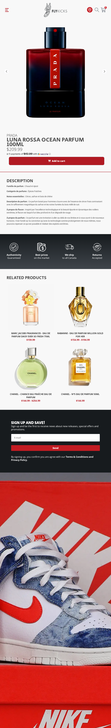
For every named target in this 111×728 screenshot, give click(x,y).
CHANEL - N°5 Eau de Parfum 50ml (80, 394)
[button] (6, 71)
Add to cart (58, 161)
